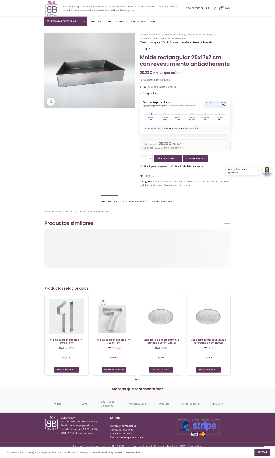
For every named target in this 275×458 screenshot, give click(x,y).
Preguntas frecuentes (121, 433)
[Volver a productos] (146, 49)
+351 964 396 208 (75, 421)
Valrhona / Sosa (137, 403)
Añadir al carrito (167, 158)
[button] (66, 370)
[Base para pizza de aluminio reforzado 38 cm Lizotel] (208, 316)
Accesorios (155, 34)
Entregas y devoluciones (123, 425)
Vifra (84, 403)
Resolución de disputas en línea (126, 437)
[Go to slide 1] (136, 379)
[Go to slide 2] (139, 379)
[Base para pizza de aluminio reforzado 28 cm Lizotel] (161, 316)
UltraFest (164, 403)
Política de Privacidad (121, 429)
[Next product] (149, 49)
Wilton (57, 403)
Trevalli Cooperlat (190, 403)
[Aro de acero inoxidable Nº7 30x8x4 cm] (114, 316)
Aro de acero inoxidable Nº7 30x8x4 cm (114, 341)
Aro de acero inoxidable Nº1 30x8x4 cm (66, 341)
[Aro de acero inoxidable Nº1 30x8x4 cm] (66, 316)
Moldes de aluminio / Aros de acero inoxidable (189, 34)
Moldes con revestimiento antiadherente (161, 38)
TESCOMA (217, 403)
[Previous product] (142, 49)
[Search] (208, 8)
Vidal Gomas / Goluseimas (108, 403)
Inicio (143, 34)
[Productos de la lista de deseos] (214, 8)
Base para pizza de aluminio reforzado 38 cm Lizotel (208, 341)
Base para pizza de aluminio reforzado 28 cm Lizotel (161, 341)
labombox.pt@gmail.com (81, 425)
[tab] (109, 200)
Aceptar (262, 452)
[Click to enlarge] (51, 102)
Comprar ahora (195, 158)
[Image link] (51, 422)
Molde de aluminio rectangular (169, 181)
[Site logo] (51, 8)
